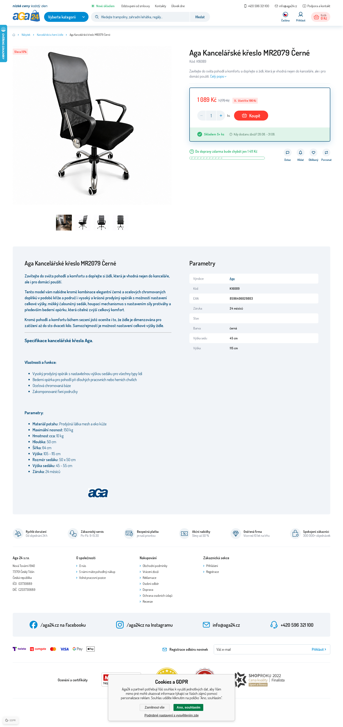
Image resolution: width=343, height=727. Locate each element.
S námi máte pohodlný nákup (97, 572)
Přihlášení (212, 566)
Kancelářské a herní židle (50, 34)
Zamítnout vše (155, 707)
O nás (82, 566)
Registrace (212, 572)
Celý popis (217, 76)
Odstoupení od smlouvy (135, 6)
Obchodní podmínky (155, 566)
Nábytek (26, 34)
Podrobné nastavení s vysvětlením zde (172, 715)
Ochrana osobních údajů (157, 596)
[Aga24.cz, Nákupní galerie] (14, 35)
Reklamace (149, 578)
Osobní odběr (151, 584)
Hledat (200, 17)
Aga (232, 279)
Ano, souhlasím (188, 707)
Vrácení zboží (151, 572)
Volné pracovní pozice (92, 578)
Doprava (148, 590)
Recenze (148, 601)
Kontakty (160, 6)
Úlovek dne (178, 6)
